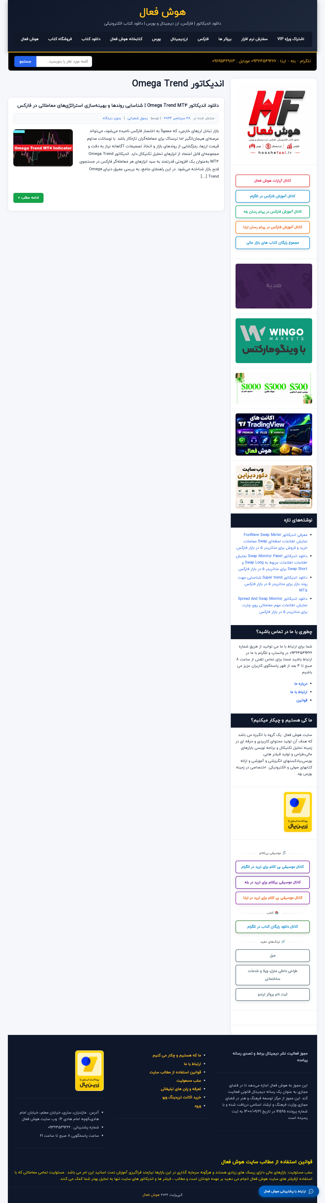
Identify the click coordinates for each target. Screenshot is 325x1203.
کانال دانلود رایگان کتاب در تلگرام (272, 926)
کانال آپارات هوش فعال (272, 180)
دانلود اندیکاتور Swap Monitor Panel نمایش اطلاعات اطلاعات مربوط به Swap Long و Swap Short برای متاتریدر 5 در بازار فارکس (271, 563)
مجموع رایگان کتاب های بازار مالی (272, 242)
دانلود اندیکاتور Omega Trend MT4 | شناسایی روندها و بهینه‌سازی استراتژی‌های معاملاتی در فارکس (118, 105)
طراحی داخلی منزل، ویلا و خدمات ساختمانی (272, 975)
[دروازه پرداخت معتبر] (298, 831)
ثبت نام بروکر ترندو (272, 994)
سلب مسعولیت (189, 1080)
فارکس (203, 39)
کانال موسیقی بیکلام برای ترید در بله (273, 882)
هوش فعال (162, 12)
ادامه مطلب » (28, 197)
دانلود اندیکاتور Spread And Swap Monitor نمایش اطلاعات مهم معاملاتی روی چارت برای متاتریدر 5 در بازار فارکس (272, 605)
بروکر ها (224, 39)
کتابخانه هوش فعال (126, 39)
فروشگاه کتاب (60, 39)
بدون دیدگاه (112, 118)
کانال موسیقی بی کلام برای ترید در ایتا (272, 897)
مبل (273, 955)
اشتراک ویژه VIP (290, 39)
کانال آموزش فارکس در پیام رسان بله (273, 211)
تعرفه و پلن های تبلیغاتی (181, 1089)
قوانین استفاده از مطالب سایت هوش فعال (266, 1161)
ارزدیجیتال (179, 39)
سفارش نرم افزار (254, 39)
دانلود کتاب (91, 39)
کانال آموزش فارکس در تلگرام (272, 196)
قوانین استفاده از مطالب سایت (175, 1072)
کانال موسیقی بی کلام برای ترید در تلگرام (272, 866)
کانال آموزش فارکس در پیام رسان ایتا (272, 227)
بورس (156, 39)
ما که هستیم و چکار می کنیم (177, 1055)
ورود (197, 1106)
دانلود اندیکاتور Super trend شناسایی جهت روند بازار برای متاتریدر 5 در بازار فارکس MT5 (272, 584)
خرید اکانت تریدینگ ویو (181, 1097)
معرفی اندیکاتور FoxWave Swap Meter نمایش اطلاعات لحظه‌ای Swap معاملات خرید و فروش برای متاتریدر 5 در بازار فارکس (271, 541)
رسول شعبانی (138, 118)
